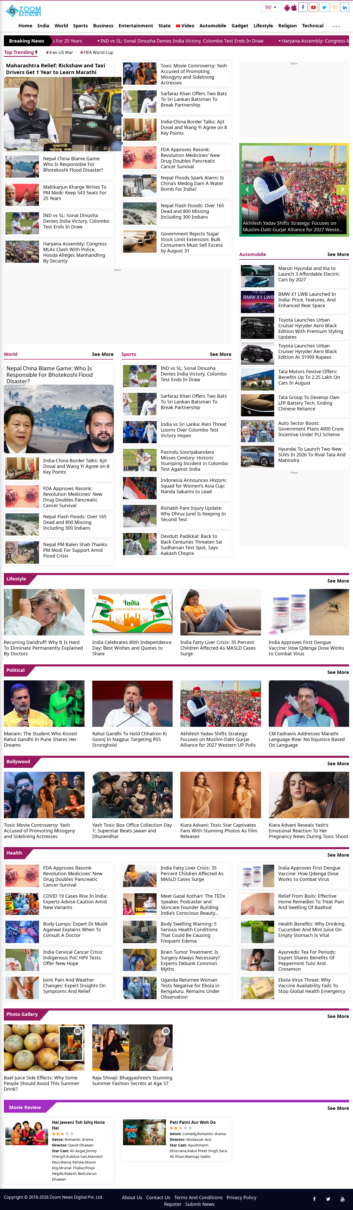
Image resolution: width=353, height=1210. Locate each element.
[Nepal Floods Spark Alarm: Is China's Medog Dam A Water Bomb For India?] (140, 185)
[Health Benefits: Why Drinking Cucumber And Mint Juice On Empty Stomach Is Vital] (257, 932)
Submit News (199, 1204)
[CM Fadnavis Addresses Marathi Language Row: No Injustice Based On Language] (309, 703)
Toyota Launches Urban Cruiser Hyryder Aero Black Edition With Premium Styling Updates (310, 328)
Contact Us (158, 1197)
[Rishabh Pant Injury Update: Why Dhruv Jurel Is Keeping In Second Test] (140, 516)
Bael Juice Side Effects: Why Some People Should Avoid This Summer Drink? (41, 1083)
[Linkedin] (345, 7)
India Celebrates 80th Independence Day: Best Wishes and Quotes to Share (132, 647)
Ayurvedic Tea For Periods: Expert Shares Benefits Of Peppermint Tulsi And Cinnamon (307, 960)
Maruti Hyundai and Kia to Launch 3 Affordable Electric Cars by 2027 (309, 273)
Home (25, 25)
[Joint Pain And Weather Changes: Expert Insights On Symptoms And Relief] (22, 988)
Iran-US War (59, 52)
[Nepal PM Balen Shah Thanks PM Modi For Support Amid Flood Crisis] (22, 552)
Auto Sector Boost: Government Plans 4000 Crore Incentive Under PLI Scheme (311, 428)
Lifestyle (263, 25)
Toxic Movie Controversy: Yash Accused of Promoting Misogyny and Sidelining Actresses (194, 73)
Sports (80, 25)
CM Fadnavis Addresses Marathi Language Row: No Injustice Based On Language (307, 739)
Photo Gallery (22, 1014)
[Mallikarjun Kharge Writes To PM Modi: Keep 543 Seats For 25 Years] (22, 195)
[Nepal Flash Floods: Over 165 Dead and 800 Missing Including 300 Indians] (140, 213)
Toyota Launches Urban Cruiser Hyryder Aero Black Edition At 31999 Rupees (307, 351)
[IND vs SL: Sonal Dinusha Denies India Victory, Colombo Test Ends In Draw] (22, 223)
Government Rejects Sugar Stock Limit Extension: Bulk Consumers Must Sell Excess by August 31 (192, 241)
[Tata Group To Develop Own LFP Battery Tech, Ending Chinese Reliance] (257, 405)
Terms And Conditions (198, 1197)
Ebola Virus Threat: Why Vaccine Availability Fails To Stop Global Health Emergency (311, 985)
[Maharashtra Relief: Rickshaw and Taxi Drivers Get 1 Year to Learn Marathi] (63, 114)
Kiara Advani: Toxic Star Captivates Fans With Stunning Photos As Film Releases (218, 830)
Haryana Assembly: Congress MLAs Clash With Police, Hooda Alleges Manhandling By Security (75, 252)
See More (103, 354)
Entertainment (136, 25)
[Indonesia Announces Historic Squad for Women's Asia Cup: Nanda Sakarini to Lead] (140, 488)
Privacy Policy (241, 1197)
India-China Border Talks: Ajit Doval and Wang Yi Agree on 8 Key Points (194, 127)
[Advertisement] (118, 308)
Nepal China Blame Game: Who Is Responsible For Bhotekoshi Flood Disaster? (73, 164)
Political (15, 670)
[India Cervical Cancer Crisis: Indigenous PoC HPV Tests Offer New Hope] (22, 960)
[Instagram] (335, 7)
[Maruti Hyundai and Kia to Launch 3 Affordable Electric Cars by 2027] (257, 276)
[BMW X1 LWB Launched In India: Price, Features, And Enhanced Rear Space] (257, 302)
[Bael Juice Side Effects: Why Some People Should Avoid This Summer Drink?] (44, 1047)
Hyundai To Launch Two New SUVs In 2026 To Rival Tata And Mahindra (312, 454)
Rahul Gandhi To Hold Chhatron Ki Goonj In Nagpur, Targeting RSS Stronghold (129, 739)
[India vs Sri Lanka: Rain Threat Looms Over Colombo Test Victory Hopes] (140, 432)
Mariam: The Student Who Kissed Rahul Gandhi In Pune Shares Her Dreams (40, 739)
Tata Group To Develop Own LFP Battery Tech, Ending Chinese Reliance (309, 402)
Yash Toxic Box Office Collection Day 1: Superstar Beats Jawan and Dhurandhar (132, 830)
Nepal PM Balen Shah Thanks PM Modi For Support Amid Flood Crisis (75, 550)
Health (14, 853)
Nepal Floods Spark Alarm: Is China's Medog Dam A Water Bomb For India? (192, 183)
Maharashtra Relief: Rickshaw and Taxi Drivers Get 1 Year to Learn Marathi (55, 69)
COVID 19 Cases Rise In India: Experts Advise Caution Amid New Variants (75, 901)
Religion (287, 25)
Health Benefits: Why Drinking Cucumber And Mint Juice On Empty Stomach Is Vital (311, 929)
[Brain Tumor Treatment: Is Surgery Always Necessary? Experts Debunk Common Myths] (140, 960)
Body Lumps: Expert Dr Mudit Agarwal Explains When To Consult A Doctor (75, 929)
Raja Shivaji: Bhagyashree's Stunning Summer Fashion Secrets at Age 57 (132, 1080)
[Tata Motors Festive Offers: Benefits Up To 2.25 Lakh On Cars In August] (257, 379)
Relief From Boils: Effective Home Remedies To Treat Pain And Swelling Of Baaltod (311, 901)
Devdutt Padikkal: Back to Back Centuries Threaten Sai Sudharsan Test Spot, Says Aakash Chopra (191, 544)
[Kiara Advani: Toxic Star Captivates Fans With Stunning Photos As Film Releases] (220, 794)
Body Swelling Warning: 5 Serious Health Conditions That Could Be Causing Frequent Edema (189, 932)
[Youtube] (313, 7)
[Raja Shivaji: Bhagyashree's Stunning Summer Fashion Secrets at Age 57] (132, 1047)
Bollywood (18, 761)
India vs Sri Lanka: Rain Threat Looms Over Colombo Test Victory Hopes (194, 429)
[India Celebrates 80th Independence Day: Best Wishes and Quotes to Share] (132, 612)
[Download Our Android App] (287, 7)
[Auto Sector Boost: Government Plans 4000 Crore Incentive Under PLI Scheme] (257, 431)
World (61, 25)
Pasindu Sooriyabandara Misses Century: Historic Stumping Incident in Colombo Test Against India (194, 460)
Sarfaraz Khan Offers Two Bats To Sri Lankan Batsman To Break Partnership (194, 99)
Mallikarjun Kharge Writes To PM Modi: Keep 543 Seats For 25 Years (74, 192)
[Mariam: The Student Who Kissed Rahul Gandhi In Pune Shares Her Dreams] (44, 703)
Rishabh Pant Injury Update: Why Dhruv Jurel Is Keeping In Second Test (193, 513)
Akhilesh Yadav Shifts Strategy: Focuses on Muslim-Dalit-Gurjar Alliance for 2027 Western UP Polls (218, 739)
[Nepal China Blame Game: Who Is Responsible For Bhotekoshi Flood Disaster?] (22, 166)
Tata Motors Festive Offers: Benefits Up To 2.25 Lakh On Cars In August (309, 377)
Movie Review (25, 1107)
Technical (313, 25)
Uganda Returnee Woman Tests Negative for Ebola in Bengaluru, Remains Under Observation (190, 988)
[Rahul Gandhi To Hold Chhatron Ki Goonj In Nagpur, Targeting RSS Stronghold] (132, 703)
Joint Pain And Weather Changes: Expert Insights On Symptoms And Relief (74, 985)
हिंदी (268, 7)
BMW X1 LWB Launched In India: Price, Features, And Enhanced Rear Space (307, 299)
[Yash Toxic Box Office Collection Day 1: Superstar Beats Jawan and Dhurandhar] (132, 794)
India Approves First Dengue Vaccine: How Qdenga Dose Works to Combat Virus (306, 647)
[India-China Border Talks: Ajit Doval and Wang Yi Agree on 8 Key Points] (140, 129)
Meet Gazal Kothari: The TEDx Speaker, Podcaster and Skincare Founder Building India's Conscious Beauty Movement (193, 904)
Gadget (240, 25)
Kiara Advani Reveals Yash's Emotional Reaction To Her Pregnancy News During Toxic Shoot (308, 830)
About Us (132, 1197)
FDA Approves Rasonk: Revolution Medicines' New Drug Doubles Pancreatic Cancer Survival (190, 157)
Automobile (212, 25)
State (164, 25)
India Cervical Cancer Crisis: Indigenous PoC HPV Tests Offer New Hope (73, 957)
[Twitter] (324, 7)
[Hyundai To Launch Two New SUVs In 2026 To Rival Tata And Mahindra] (257, 457)
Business (103, 25)
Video (187, 25)
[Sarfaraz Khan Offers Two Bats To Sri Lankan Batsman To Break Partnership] (140, 101)
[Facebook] (303, 7)
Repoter (172, 1204)
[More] (336, 25)
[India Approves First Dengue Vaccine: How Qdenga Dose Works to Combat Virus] (309, 612)
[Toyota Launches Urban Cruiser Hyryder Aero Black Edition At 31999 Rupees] (257, 354)
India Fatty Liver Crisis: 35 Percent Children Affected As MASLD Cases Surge (218, 647)
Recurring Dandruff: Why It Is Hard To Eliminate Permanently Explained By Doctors (43, 647)
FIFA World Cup (96, 52)
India (43, 25)
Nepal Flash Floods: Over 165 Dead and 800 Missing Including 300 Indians (192, 211)
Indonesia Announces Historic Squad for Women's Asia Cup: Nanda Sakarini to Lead (194, 485)
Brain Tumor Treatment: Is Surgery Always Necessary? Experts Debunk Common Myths (190, 960)
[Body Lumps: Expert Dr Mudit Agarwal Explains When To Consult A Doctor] (22, 932)
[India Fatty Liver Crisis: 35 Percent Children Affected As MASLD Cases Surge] (220, 612)
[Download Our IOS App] (294, 7)
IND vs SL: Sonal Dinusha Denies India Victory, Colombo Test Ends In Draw (124, 41)
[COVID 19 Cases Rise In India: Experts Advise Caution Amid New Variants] (22, 904)
